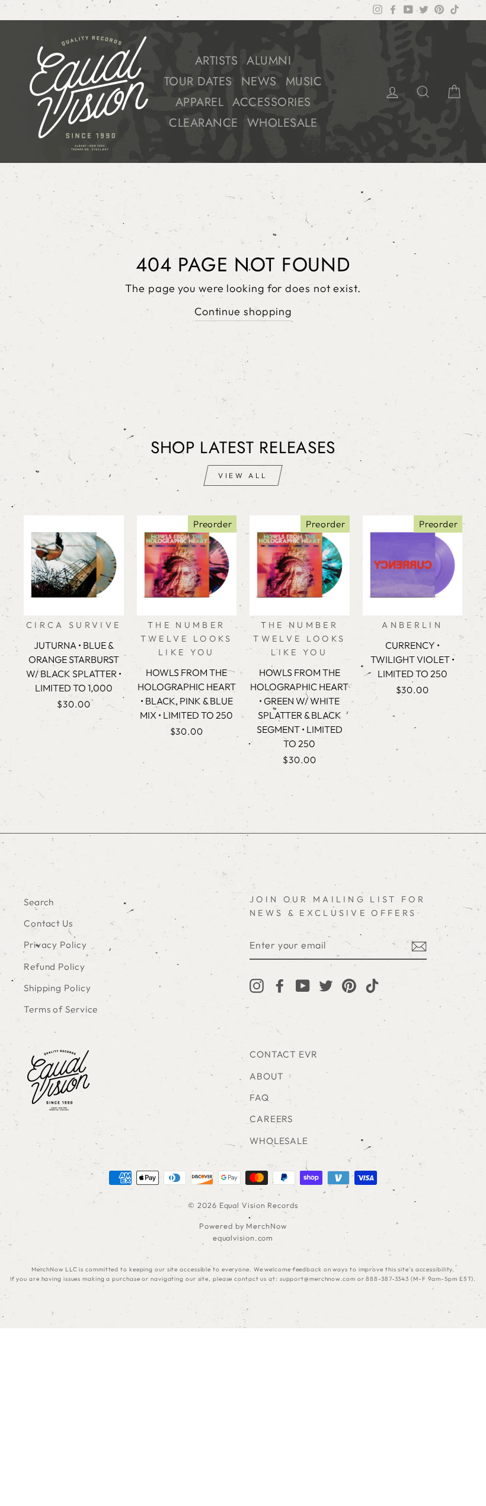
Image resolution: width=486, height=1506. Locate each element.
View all (243, 475)
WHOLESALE (282, 123)
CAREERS (271, 1118)
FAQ (259, 1097)
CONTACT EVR (284, 1054)
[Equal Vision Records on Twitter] (326, 985)
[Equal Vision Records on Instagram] (257, 985)
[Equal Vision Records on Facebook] (280, 985)
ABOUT (267, 1076)
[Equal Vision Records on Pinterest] (349, 985)
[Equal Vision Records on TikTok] (372, 985)
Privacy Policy (55, 944)
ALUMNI (269, 60)
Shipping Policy (57, 988)
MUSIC (304, 81)
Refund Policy (54, 966)
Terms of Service (61, 1009)
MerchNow (266, 1226)
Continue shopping (243, 311)
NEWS (259, 81)
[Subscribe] (419, 945)
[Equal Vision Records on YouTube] (303, 985)
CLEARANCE (203, 123)
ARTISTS (216, 60)
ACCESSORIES (271, 102)
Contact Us (48, 923)
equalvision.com (243, 1237)
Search (39, 902)
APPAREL (199, 102)
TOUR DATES (198, 81)
